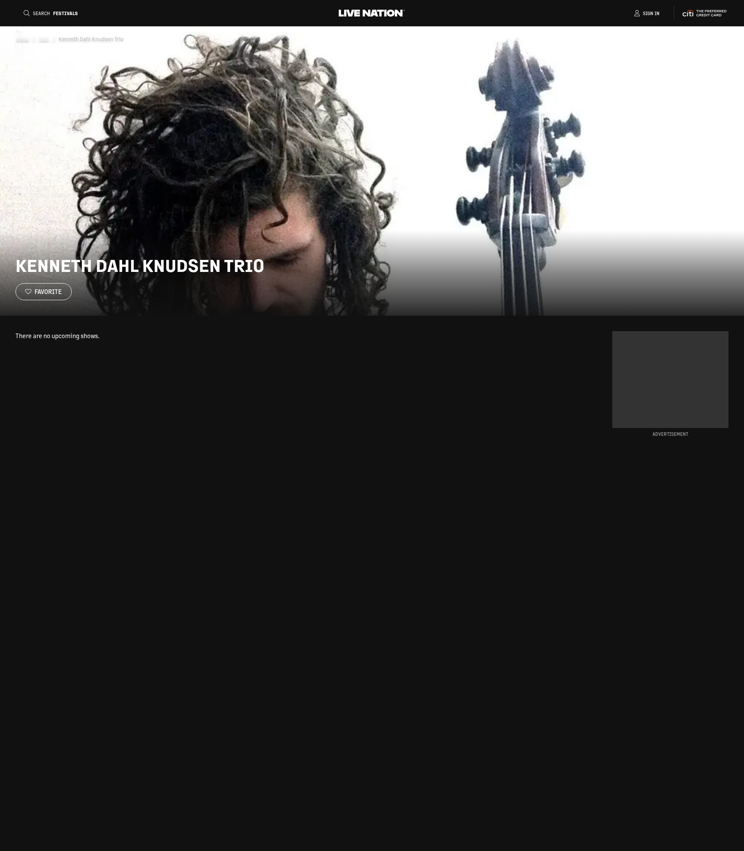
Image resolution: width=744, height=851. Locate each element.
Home (22, 38)
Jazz (44, 38)
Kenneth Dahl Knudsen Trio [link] (91, 38)
